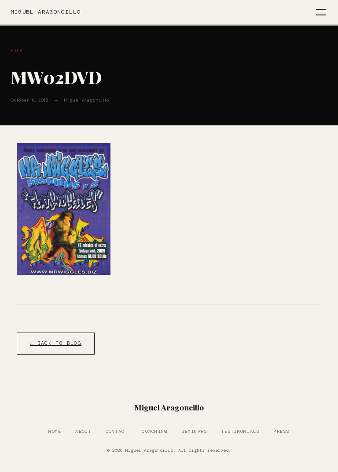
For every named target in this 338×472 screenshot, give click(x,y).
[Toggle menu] (320, 12)
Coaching (154, 431)
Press (281, 431)
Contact (117, 431)
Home (54, 431)
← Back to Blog (55, 343)
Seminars (194, 431)
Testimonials (240, 431)
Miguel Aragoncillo (46, 11)
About (83, 431)
